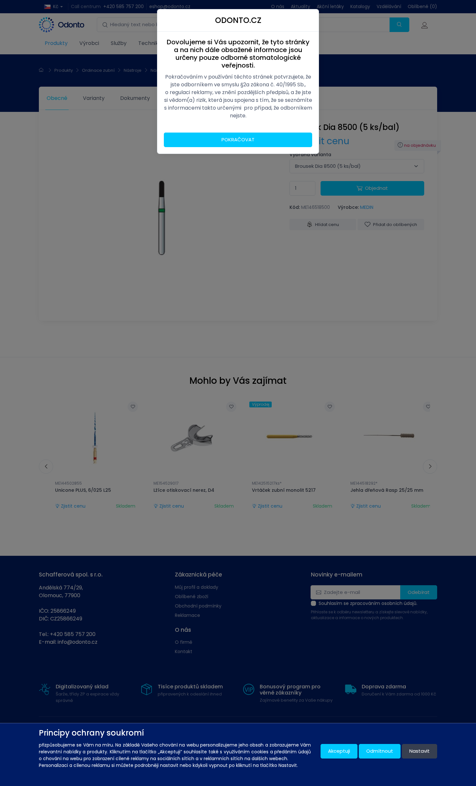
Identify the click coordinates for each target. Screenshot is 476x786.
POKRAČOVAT (238, 139)
